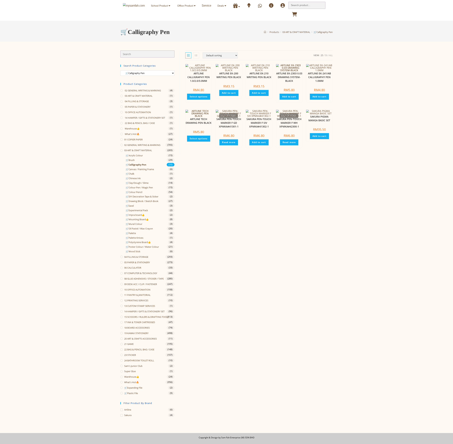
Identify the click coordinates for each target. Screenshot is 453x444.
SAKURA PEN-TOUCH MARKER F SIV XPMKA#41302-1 (258, 122)
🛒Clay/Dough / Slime (137, 182)
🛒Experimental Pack (137, 210)
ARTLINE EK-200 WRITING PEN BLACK (228, 75)
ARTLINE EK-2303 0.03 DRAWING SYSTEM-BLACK (289, 77)
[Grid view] (188, 55)
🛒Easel (130, 205)
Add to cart (229, 92)
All (331, 55)
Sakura (127, 415)
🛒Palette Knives (134, 237)
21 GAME (129, 344)
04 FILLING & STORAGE (136, 101)
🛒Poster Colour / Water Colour (142, 246)
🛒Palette (131, 233)
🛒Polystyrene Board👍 (138, 242)
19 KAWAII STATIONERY (136, 333)
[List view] (196, 55)
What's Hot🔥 (131, 134)
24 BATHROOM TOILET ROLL (139, 360)
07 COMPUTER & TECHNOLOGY (140, 273)
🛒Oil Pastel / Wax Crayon (139, 228)
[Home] (265, 32)
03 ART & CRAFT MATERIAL (138, 95)
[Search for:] (306, 4)
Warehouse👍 (132, 128)
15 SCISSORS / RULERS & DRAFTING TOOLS (146, 316)
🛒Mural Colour (134, 224)
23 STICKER (130, 355)
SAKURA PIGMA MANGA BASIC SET (319, 118)
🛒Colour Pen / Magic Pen (139, 187)
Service (206, 5)
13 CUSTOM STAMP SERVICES (139, 306)
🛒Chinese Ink (133, 178)
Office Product (185, 5)
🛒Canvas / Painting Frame (140, 169)
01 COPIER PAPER (133, 139)
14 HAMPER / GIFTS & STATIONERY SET (144, 117)
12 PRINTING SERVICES (136, 300)
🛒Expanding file (133, 387)
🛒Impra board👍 (135, 215)
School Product (160, 5)
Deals (221, 5)
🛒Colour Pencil (134, 192)
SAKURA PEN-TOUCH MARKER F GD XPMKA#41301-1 (228, 122)
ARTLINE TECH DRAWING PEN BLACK (198, 120)
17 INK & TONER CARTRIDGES (139, 322)
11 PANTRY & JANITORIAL (137, 295)
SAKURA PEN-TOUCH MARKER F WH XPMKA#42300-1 (289, 122)
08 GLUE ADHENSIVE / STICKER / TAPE (144, 278)
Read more (228, 142)
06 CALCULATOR (132, 267)
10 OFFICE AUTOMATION (137, 112)
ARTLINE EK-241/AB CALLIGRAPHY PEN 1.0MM (319, 77)
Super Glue (130, 371)
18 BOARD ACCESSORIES (137, 327)
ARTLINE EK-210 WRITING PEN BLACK (259, 75)
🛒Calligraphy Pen (323, 32)
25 (322, 55)
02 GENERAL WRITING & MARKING (142, 90)
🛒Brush (130, 160)
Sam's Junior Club (133, 366)
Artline (127, 409)
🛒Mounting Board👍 (137, 219)
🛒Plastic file (131, 393)
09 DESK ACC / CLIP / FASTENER (140, 284)
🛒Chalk (130, 173)
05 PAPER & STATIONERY (137, 106)
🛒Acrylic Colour (134, 155)
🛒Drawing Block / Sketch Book (142, 201)
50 (326, 55)
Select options (199, 96)
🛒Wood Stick (133, 251)
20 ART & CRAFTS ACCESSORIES (140, 338)
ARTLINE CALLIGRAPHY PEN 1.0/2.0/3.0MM (198, 77)
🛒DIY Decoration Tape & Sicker (142, 196)
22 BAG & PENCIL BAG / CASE (139, 123)
